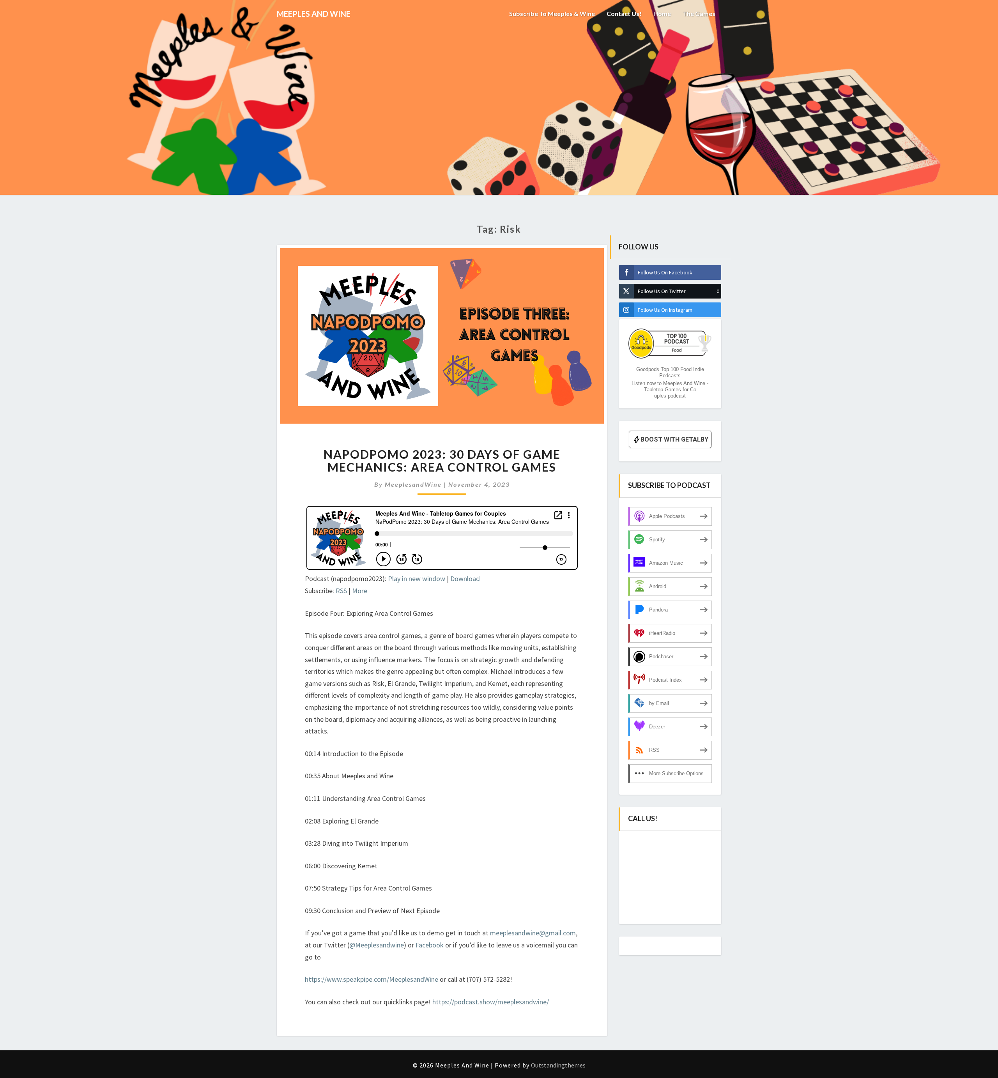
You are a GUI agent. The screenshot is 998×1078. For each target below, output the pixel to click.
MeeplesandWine (413, 484)
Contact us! (624, 13)
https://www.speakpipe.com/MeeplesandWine (371, 979)
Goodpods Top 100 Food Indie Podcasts (670, 372)
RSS (341, 590)
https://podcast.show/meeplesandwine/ (490, 1001)
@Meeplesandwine (376, 944)
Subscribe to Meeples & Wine (552, 13)
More (359, 590)
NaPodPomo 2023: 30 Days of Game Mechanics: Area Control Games (442, 460)
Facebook (430, 944)
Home (662, 13)
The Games (699, 13)
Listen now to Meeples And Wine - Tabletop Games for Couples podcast (670, 389)
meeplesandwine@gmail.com (533, 932)
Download (465, 578)
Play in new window (416, 578)
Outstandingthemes (558, 1065)
